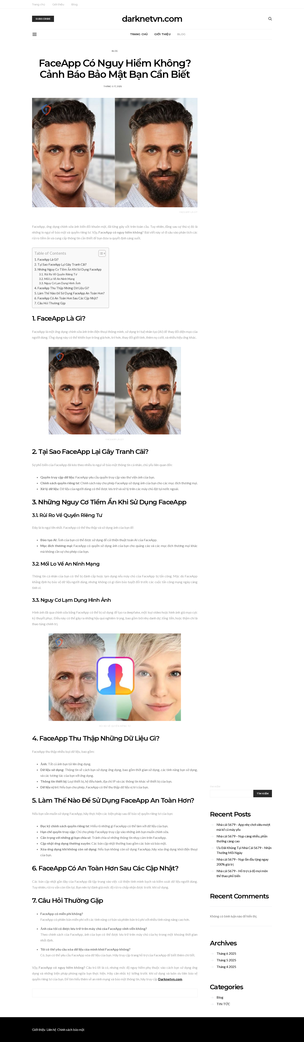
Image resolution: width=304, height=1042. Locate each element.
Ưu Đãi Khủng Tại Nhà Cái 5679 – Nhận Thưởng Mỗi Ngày (244, 850)
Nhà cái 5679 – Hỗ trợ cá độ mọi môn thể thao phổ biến (242, 873)
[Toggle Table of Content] (100, 253)
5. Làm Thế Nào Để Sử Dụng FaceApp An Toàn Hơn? (69, 293)
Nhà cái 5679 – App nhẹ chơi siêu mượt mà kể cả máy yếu (243, 827)
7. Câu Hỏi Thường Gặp (50, 303)
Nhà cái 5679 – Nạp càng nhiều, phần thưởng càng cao (242, 838)
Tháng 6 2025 (226, 953)
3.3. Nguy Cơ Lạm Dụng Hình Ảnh (60, 283)
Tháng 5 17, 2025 (113, 86)
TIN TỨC (223, 1004)
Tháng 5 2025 (226, 960)
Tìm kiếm (215, 786)
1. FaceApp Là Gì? (46, 259)
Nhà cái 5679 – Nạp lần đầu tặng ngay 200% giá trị (242, 861)
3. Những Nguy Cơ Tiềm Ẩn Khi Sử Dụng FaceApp (68, 269)
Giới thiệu (58, 4)
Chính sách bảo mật (70, 1029)
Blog (74, 4)
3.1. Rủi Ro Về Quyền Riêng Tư (58, 274)
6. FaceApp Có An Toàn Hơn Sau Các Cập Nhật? (66, 298)
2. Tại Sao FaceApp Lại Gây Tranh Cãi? (60, 264)
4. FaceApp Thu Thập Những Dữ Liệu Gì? (61, 288)
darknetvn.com (152, 19)
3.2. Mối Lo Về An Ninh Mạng (57, 279)
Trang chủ (38, 4)
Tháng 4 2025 (226, 967)
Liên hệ (51, 1029)
